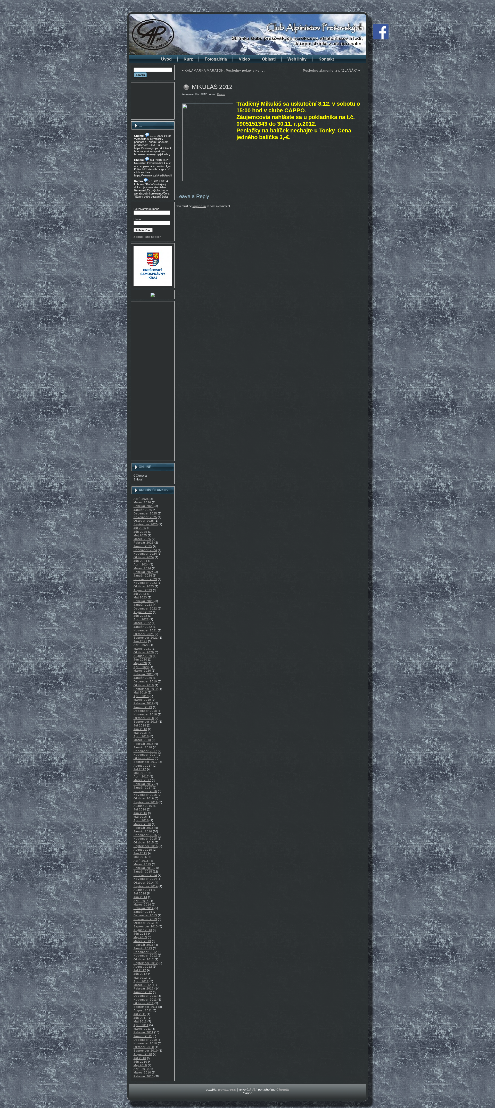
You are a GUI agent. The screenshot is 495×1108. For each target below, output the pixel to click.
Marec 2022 (142, 622)
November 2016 (145, 794)
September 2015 (146, 846)
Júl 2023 (140, 593)
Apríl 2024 (141, 564)
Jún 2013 (140, 933)
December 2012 (145, 951)
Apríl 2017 (141, 776)
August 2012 (143, 966)
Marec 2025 (142, 538)
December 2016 (145, 791)
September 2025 (146, 524)
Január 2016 (143, 831)
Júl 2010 (140, 1058)
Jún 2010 (140, 1061)
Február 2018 (144, 743)
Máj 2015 (140, 856)
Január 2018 (143, 747)
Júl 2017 (140, 769)
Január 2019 (143, 707)
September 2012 (146, 963)
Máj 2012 (140, 977)
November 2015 (145, 838)
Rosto (221, 94)
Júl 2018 (140, 725)
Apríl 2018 (141, 736)
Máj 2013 (140, 937)
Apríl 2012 (141, 981)
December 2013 (145, 915)
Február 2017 (144, 783)
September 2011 (146, 1006)
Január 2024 (143, 575)
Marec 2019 (142, 699)
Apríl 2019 (141, 696)
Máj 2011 (140, 1021)
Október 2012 (144, 959)
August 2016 (143, 805)
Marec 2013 (142, 941)
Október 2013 (144, 922)
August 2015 (143, 849)
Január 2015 (143, 871)
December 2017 (145, 750)
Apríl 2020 (141, 667)
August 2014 (143, 889)
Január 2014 (143, 911)
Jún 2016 (140, 813)
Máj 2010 (140, 1065)
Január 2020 (143, 677)
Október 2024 (144, 557)
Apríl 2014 (141, 900)
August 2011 (143, 1010)
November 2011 (145, 999)
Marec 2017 (142, 780)
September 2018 (146, 721)
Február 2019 (144, 703)
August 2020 (143, 655)
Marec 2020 (142, 670)
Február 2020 (144, 674)
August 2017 (143, 765)
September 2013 (146, 926)
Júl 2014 (140, 893)
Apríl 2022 (141, 619)
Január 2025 (143, 546)
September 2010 (146, 1050)
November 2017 (145, 754)
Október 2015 (144, 842)
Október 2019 (144, 685)
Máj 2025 (140, 535)
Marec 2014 (142, 904)
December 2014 (145, 875)
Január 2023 (143, 604)
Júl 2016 (140, 809)
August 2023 (143, 590)
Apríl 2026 (141, 498)
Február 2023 (144, 601)
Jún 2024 (140, 560)
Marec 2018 (142, 739)
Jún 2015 (140, 853)
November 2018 (145, 714)
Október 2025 (144, 520)
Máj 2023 (140, 597)
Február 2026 (144, 506)
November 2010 (145, 1043)
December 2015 (145, 834)
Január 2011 (143, 1036)
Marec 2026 (142, 502)
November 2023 (145, 582)
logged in (199, 206)
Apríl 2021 (141, 644)
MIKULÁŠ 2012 (212, 86)
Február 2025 (144, 542)
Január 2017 (143, 787)
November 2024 (145, 553)
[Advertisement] (153, 101)
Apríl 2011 (141, 1025)
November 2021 (145, 630)
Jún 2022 (140, 615)
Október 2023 (144, 586)
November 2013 (145, 919)
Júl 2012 (140, 970)
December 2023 (145, 579)
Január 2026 (143, 509)
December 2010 (145, 1039)
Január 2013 (143, 948)
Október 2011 (144, 1003)
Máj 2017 (140, 772)
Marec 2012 (142, 984)
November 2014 (145, 878)
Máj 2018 (140, 732)
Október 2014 (144, 882)
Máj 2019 (140, 692)
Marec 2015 (142, 864)
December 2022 (145, 608)
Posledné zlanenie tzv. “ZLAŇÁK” (330, 70)
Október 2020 (144, 652)
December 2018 (145, 710)
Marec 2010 (142, 1072)
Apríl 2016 (141, 820)
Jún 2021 (140, 641)
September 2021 (146, 637)
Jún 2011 (140, 1017)
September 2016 (146, 802)
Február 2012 (144, 988)
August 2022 (143, 612)
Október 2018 (144, 718)
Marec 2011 (142, 1028)
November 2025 (145, 517)
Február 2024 (144, 571)
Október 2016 (144, 798)
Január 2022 (143, 626)
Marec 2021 (142, 648)
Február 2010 (144, 1076)
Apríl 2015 (141, 860)
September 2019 (146, 688)
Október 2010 (144, 1046)
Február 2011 (143, 1032)
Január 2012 (143, 992)
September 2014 (146, 886)
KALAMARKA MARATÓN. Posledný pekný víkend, (225, 70)
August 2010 (143, 1054)
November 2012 (145, 955)
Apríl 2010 (141, 1068)
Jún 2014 (140, 897)
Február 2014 (144, 908)
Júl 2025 (140, 527)
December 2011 (145, 995)
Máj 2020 (140, 663)
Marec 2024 (142, 568)
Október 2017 (144, 758)
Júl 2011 (140, 1014)
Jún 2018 (140, 729)
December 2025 (145, 513)
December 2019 (145, 681)
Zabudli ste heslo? (147, 236)
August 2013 (143, 930)
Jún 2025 (140, 531)
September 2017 (146, 761)
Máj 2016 (140, 816)
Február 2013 (144, 944)
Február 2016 (144, 827)
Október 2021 (144, 634)
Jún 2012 (140, 973)
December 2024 (145, 550)
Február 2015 (144, 867)
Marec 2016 (142, 824)
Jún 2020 (140, 659)
